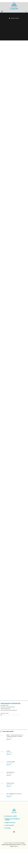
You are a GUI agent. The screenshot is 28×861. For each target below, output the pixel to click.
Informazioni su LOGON (11, 816)
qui (17, 846)
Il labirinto (8, 751)
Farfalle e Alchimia (10, 783)
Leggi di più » (8, 739)
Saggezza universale (10, 822)
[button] (2, 11)
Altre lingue (8, 828)
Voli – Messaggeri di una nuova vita (13, 793)
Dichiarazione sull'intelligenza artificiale (12, 819)
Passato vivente (15, 18)
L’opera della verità (10, 772)
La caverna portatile (10, 761)
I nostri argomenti (9, 825)
